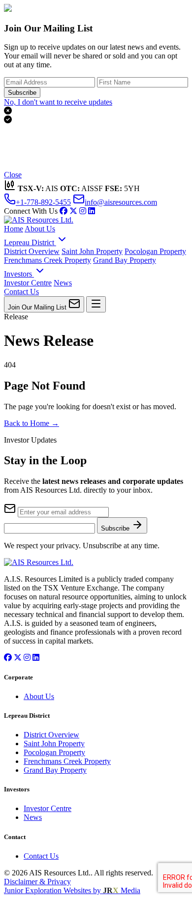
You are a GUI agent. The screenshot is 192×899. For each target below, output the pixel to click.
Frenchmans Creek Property (47, 260)
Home (13, 229)
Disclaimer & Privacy (37, 881)
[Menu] (96, 304)
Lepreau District (30, 242)
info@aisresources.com (121, 202)
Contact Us (21, 291)
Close (13, 174)
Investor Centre (28, 283)
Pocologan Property (155, 251)
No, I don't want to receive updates (58, 102)
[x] (73, 211)
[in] (82, 211)
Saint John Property (92, 251)
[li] (91, 211)
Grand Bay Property (124, 260)
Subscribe (22, 92)
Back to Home (31, 423)
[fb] (63, 211)
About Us (40, 229)
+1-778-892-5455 (43, 202)
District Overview (32, 251)
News (63, 283)
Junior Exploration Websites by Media (72, 890)
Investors (19, 274)
